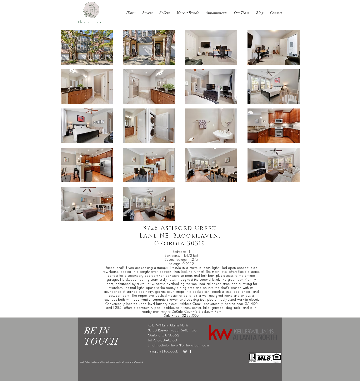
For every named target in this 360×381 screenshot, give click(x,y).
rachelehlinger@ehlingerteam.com (183, 345)
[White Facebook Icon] (191, 351)
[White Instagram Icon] (185, 351)
